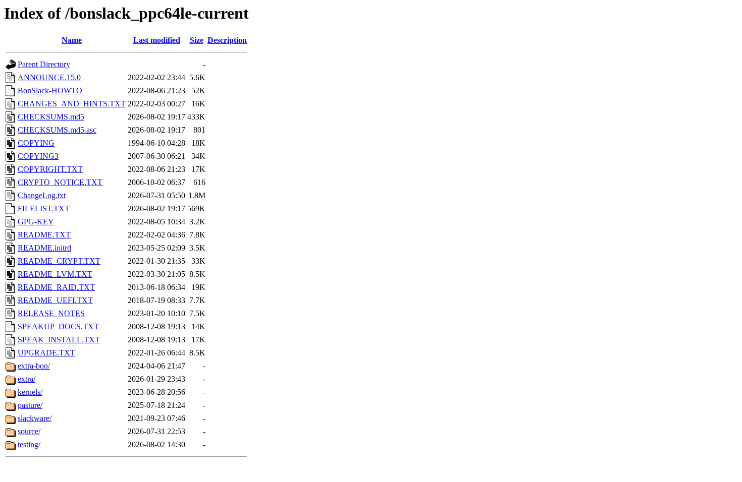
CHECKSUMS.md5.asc (57, 130)
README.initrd (44, 248)
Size (196, 40)
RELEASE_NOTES (51, 313)
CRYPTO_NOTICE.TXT (60, 182)
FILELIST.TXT (44, 208)
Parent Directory (44, 64)
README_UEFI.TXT (55, 300)
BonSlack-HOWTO (50, 90)
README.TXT (44, 234)
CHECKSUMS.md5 (51, 116)
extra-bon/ (34, 365)
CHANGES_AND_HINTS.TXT (72, 103)
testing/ (29, 444)
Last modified (156, 40)
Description (227, 40)
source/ (29, 431)
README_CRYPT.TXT (59, 261)
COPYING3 (38, 156)
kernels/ (30, 392)
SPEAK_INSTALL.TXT (59, 339)
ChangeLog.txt (42, 195)
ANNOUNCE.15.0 (49, 77)
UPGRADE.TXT (46, 352)
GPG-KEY (36, 221)
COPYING (36, 143)
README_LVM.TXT (55, 274)
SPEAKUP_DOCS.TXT (58, 326)
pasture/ (30, 405)
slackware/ (34, 418)
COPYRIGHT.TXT (50, 169)
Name (72, 40)
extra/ (26, 379)
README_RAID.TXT (56, 287)
